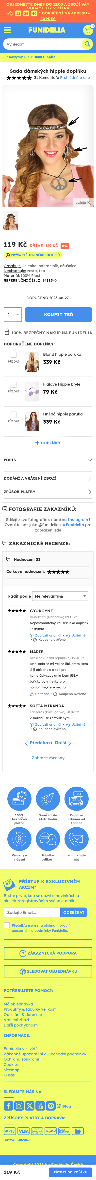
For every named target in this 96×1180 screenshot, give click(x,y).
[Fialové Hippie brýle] (32, 391)
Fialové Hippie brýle (61, 384)
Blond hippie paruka (62, 354)
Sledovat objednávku (51, 971)
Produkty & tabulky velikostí (30, 1009)
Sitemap (11, 1069)
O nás (9, 1075)
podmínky (42, 930)
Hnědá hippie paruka (63, 414)
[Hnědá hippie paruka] (32, 421)
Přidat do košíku (70, 1172)
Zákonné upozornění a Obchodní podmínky (45, 1053)
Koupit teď (58, 314)
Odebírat (73, 912)
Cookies (11, 1064)
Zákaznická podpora (51, 953)
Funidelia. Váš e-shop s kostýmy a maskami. (47, 30)
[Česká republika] (8, 1106)
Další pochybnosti (21, 1025)
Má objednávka (18, 1004)
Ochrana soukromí (21, 1059)
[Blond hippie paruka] (32, 362)
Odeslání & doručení (23, 1014)
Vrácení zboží (16, 1019)
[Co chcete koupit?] (7, 30)
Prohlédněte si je (75, 77)
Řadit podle (19, 596)
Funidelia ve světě (21, 1048)
